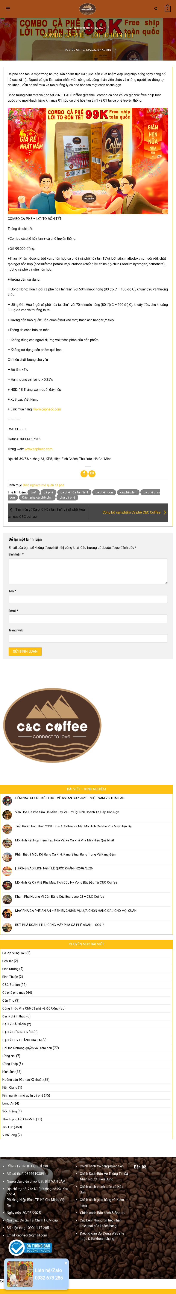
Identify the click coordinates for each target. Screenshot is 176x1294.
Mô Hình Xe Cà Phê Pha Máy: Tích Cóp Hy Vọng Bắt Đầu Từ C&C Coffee (66, 882)
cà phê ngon (104, 492)
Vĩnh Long (9, 1135)
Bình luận (16, 554)
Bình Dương (10, 969)
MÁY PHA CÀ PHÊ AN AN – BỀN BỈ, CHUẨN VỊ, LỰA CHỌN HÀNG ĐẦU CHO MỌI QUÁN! (76, 911)
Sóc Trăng (9, 1111)
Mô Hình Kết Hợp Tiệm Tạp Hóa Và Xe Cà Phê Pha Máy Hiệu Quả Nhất (64, 840)
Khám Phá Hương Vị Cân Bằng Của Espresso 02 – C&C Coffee (59, 897)
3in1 (33, 492)
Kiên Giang (9, 1088)
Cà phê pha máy (13, 993)
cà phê (48, 492)
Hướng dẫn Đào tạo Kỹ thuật (22, 1080)
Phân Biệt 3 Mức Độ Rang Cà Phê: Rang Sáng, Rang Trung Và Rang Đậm (65, 854)
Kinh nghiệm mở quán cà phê (88, 28)
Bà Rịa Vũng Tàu (14, 953)
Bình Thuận (10, 977)
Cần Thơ (8, 1000)
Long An (8, 1103)
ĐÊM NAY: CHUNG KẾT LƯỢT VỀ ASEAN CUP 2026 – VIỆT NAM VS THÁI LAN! (70, 798)
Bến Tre (7, 961)
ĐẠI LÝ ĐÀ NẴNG (14, 1024)
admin (106, 49)
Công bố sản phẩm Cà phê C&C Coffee (132, 512)
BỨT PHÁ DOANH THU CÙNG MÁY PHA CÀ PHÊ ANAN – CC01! (59, 925)
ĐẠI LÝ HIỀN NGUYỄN (17, 1032)
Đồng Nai (8, 1056)
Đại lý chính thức (14, 1016)
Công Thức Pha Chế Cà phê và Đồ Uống (30, 1008)
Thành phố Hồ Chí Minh (18, 1119)
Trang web (16, 630)
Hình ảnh (8, 1072)
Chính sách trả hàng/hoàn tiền (102, 1166)
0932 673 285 (49, 1278)
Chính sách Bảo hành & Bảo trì (102, 1213)
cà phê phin (128, 492)
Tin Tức (7, 1127)
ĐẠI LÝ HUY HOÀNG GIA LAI (22, 1040)
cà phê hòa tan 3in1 (74, 492)
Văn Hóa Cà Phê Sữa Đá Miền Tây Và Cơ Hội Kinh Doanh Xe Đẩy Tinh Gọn (67, 812)
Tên (12, 591)
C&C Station (11, 985)
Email (13, 611)
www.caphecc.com (47, 409)
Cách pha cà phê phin (37, 497)
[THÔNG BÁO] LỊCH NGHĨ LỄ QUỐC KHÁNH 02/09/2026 (54, 868)
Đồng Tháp (10, 1064)
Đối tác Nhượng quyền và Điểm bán (27, 1048)
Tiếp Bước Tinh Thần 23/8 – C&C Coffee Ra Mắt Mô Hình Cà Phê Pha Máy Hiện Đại (73, 826)
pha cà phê (67, 497)
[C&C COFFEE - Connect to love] (88, 8)
